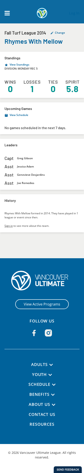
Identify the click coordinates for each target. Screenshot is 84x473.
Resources (42, 424)
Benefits (39, 394)
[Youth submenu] (50, 375)
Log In (74, 13)
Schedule (39, 384)
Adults (39, 364)
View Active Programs (42, 304)
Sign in (8, 226)
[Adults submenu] (51, 365)
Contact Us (42, 414)
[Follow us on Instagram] (48, 333)
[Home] (42, 280)
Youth (39, 374)
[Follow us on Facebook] (34, 333)
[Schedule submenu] (54, 385)
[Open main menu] (7, 13)
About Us (39, 404)
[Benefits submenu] (53, 395)
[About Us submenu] (53, 405)
